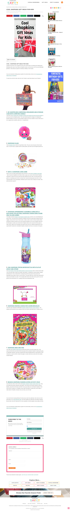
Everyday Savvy (12, 2)
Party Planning (41, 482)
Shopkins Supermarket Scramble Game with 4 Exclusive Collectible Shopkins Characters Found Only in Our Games (24, 213)
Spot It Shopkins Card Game (17, 171)
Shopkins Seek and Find (16, 347)
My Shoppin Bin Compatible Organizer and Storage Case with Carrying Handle (27, 115)
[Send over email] (23, 16)
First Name (28, 418)
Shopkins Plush (13, 143)
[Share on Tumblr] (30, 16)
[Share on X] (37, 16)
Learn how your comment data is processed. (30, 474)
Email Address (29, 422)
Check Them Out (48, 492)
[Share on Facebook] (16, 16)
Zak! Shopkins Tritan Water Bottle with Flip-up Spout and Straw (20, 270)
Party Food (53, 485)
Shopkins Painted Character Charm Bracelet (24, 306)
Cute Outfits (15, 482)
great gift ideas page (17, 399)
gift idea (25, 441)
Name (10, 459)
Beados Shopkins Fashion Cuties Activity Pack (24, 382)
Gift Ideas (27, 482)
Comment (10, 450)
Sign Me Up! (34, 428)
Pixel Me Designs (37, 509)
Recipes (28, 485)
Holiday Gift (29, 441)
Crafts (15, 485)
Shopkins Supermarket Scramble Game (22, 216)
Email (10, 463)
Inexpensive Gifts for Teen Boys (54, 55)
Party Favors (40, 485)
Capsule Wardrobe (53, 482)
